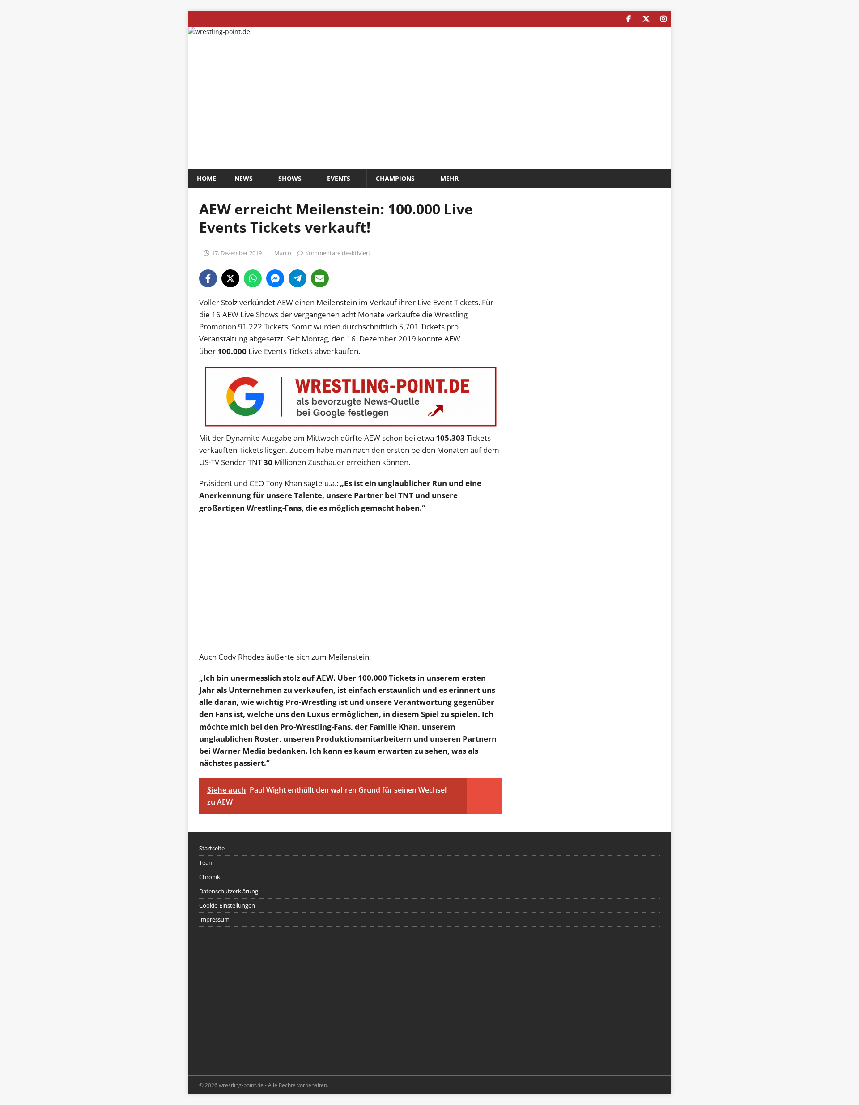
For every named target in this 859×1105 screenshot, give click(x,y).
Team (206, 862)
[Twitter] (646, 19)
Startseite (212, 848)
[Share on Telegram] (297, 278)
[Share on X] (230, 278)
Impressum (214, 919)
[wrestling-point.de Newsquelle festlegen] (350, 425)
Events (338, 178)
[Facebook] (628, 19)
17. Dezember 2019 (237, 253)
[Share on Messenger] (275, 278)
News (243, 178)
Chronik (209, 877)
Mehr (449, 178)
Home (206, 178)
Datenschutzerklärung (228, 891)
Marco (282, 253)
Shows (290, 178)
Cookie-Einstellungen (227, 905)
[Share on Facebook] (208, 278)
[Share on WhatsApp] (253, 278)
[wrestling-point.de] (219, 31)
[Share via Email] (320, 278)
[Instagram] (663, 19)
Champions (395, 178)
